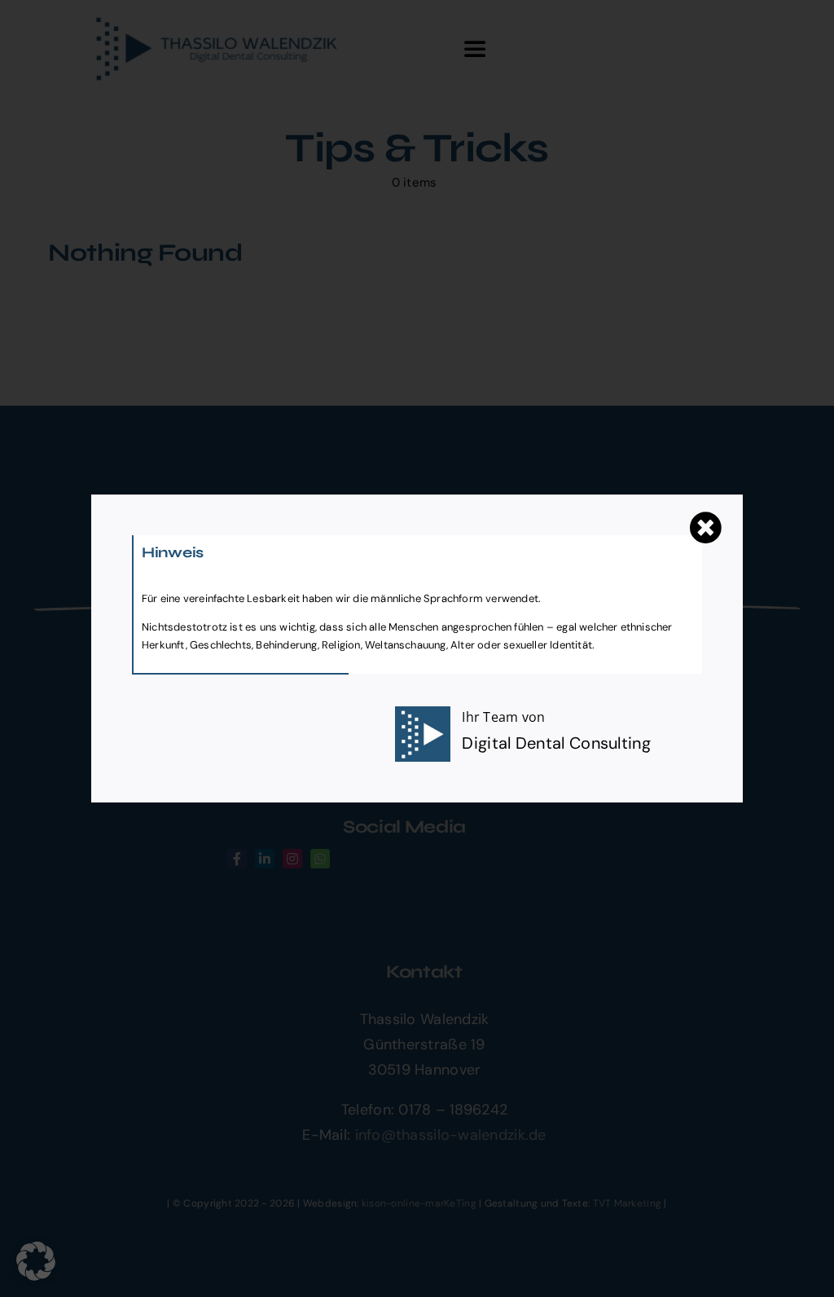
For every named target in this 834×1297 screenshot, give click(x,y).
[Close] (705, 528)
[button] (36, 1261)
